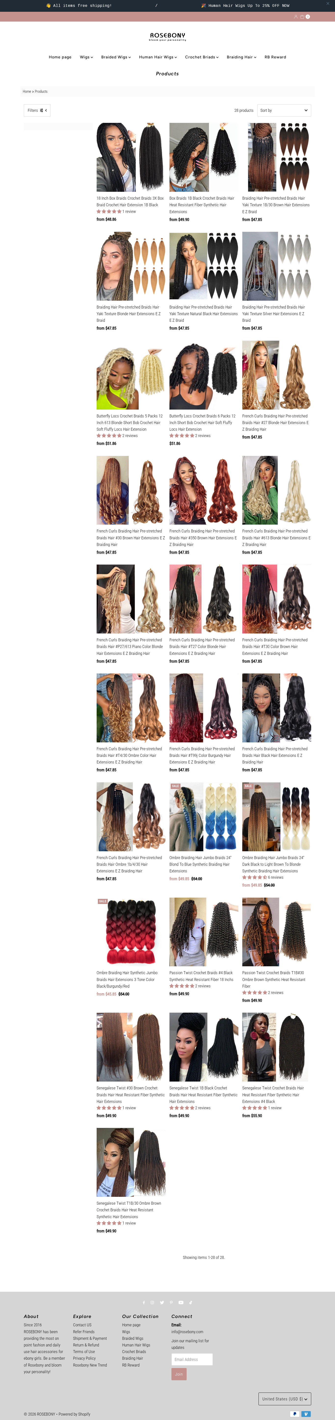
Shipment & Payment (90, 1338)
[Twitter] (162, 1302)
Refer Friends (84, 1331)
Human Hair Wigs (157, 57)
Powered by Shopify (74, 1414)
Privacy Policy (84, 1358)
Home (27, 91)
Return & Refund (86, 1345)
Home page (60, 57)
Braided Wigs (115, 57)
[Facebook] (144, 1302)
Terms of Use (84, 1351)
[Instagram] (152, 1302)
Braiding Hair (240, 57)
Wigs (85, 57)
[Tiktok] (190, 1302)
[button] (109, 211)
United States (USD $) (283, 1398)
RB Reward (275, 57)
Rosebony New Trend (90, 1365)
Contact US (82, 1324)
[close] (328, 3)
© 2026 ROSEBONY (39, 1414)
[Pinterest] (171, 1302)
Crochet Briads (200, 57)
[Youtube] (181, 1302)
